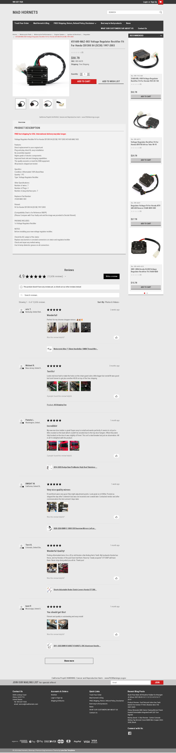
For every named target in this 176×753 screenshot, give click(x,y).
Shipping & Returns (57, 701)
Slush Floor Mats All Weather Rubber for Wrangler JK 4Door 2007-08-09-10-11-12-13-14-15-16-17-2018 (145, 697)
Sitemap (31, 750)
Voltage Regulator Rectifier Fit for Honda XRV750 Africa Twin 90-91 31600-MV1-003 (144, 144)
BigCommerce (47, 750)
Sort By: (101, 302)
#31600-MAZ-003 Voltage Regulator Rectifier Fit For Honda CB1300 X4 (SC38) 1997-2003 (44, 37)
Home (15, 34)
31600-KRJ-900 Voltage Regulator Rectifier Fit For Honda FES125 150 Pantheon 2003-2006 (145, 80)
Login (145, 2)
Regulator (86, 34)
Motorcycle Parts (25, 34)
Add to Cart (146, 96)
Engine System (59, 34)
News (128, 23)
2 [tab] (147, 293)
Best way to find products (111, 23)
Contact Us (142, 28)
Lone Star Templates (67, 750)
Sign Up (154, 2)
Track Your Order (22, 23)
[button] (65, 276)
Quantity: (74, 74)
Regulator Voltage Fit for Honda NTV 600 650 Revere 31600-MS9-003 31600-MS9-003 (145, 208)
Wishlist (54, 695)
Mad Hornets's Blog (41, 23)
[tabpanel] (146, 70)
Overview (21, 122)
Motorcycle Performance (43, 34)
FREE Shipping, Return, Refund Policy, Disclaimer (74, 23)
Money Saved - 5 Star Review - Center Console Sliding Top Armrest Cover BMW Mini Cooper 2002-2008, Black (145, 720)
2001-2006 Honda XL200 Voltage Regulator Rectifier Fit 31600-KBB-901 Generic (145, 271)
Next (66, 68)
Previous (15, 68)
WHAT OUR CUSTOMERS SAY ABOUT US (117, 28)
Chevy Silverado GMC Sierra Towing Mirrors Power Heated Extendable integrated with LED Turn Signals (145, 712)
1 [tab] (144, 293)
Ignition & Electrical (74, 34)
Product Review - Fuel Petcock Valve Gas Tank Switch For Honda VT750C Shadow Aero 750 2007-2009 (144, 705)
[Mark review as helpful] (116, 337)
